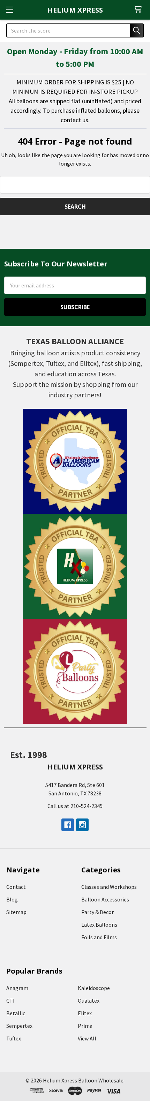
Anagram (17, 987)
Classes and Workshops (109, 886)
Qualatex (88, 1000)
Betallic (15, 1013)
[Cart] (139, 10)
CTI (10, 1000)
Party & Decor (97, 911)
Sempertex (19, 1025)
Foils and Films (99, 937)
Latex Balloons (99, 924)
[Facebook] (67, 824)
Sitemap (16, 911)
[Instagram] (82, 824)
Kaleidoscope (94, 987)
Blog (12, 899)
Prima (85, 1025)
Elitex (85, 1013)
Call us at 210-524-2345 (75, 805)
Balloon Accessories (105, 899)
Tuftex (13, 1038)
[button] (75, 461)
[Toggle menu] (9, 9)
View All (87, 1038)
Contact (16, 886)
